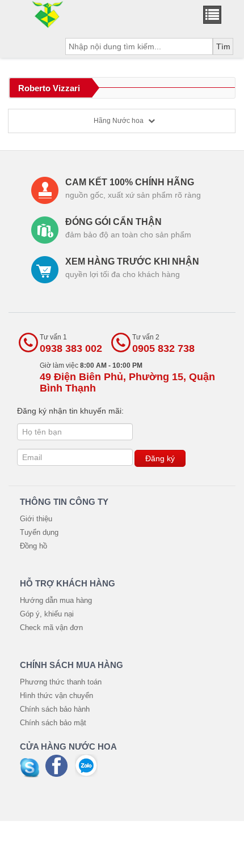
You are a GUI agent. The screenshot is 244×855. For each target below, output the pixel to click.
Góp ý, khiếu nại (47, 614)
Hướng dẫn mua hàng (56, 600)
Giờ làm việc (127, 377)
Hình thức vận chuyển (56, 695)
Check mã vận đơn (51, 627)
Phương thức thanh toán (61, 682)
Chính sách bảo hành (55, 709)
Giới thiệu (36, 518)
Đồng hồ (33, 546)
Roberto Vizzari (49, 88)
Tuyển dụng (39, 532)
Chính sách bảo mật (53, 722)
